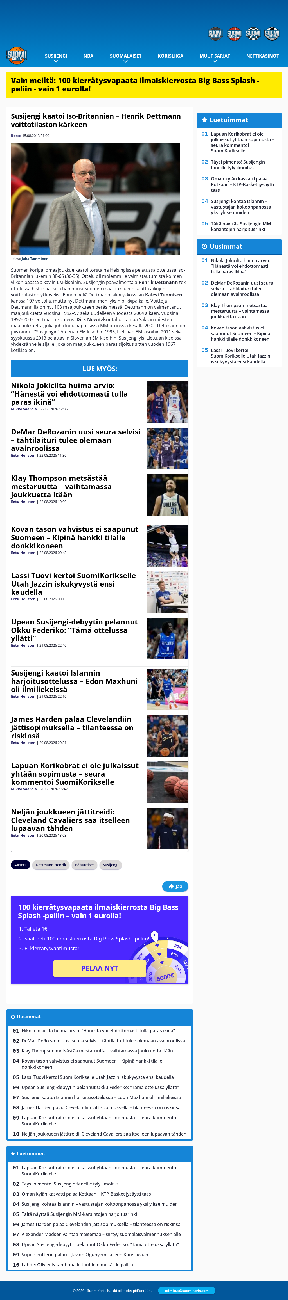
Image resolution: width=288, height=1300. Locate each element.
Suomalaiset (125, 56)
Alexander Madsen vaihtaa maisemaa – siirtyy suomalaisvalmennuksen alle (101, 1234)
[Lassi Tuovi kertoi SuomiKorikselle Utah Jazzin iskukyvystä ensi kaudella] (167, 592)
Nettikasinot (262, 56)
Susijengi (56, 56)
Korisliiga (170, 56)
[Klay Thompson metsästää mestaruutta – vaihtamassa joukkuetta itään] (167, 495)
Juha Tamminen (35, 258)
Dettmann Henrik (51, 864)
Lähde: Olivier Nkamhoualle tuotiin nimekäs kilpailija (77, 1265)
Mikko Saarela (24, 408)
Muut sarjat (215, 56)
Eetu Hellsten (23, 455)
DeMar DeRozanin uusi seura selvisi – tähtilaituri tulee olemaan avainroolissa (76, 440)
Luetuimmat (31, 1153)
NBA (88, 56)
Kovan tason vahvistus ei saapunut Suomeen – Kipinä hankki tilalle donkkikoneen (74, 537)
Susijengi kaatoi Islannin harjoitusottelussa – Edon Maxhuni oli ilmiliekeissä (74, 681)
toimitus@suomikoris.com (187, 1290)
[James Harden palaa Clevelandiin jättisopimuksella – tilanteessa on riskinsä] (167, 736)
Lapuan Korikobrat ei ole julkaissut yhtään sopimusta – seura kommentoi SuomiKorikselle (75, 773)
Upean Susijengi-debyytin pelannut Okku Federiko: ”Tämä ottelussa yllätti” (74, 630)
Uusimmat (29, 1016)
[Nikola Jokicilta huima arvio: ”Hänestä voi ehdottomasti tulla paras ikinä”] (167, 402)
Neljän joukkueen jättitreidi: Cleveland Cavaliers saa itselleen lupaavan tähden (70, 820)
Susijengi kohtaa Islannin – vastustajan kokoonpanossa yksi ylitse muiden (100, 1204)
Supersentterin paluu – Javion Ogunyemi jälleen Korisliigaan (85, 1254)
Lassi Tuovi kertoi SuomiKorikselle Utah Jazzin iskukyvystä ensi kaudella (73, 583)
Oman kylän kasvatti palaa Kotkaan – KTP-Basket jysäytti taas (86, 1194)
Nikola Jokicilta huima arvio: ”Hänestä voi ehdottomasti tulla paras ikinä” (69, 393)
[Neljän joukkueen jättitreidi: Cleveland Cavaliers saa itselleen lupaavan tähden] (167, 828)
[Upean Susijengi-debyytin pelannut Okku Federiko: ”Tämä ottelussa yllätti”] (167, 638)
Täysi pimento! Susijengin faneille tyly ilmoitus (70, 1184)
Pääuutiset (84, 864)
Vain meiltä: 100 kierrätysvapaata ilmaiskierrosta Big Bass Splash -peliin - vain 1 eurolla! (135, 84)
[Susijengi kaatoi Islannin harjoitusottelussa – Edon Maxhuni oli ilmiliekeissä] (167, 689)
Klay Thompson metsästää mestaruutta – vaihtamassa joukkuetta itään (61, 486)
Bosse (16, 135)
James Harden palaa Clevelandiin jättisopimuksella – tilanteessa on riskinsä (72, 727)
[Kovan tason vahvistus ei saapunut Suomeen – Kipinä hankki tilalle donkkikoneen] (167, 546)
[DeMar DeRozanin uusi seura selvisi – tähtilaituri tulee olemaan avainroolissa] (167, 448)
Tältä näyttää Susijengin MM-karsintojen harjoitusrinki (79, 1214)
